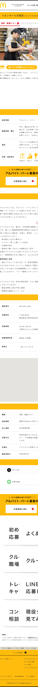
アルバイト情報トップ (6, 659)
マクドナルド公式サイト (6, 676)
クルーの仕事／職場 (29, 661)
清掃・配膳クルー (9, 23)
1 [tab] (28, 62)
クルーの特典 (27, 664)
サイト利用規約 (30, 676)
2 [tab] (30, 62)
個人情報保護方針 (19, 676)
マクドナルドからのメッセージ (18, 5)
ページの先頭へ (18, 652)
